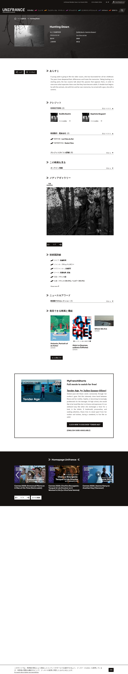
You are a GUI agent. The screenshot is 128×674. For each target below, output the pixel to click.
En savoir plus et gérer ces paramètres (26, 672)
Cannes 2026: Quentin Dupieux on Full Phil (98, 487)
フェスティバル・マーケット (56, 10)
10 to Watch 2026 (96, 2)
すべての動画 (36, 497)
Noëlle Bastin (80, 32)
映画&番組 (30, 10)
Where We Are (101, 329)
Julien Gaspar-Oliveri (94, 390)
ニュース (40, 10)
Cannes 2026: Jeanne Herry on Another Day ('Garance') (62, 487)
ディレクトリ (73, 10)
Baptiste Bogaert (90, 32)
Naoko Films (69, 143)
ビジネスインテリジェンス (89, 10)
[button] (109, 192)
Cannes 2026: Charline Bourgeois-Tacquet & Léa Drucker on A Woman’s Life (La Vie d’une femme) (29, 488)
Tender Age (73, 390)
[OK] (111, 670)
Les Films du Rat (81, 35)
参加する (114, 10)
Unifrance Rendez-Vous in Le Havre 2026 (76, 2)
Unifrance (105, 10)
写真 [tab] (49, 183)
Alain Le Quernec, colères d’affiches (80, 346)
